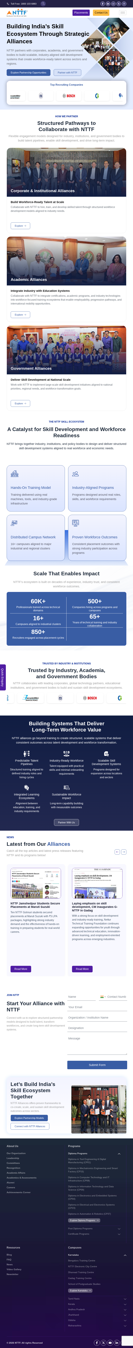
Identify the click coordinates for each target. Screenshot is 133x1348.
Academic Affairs (16, 1172)
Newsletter (12, 1274)
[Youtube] (110, 1343)
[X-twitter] (118, 3)
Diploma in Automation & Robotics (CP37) (89, 1214)
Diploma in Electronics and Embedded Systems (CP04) (92, 1197)
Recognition (13, 1168)
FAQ (9, 1259)
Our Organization (16, 1153)
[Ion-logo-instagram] (124, 3)
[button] (117, 852)
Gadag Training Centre (80, 1278)
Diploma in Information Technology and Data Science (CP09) (91, 1188)
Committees (13, 1163)
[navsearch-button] (43, 3)
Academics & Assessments (21, 1177)
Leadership (13, 1158)
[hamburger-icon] (122, 12)
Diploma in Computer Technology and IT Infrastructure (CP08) (88, 1179)
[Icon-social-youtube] (113, 3)
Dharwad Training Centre (81, 1272)
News (10, 1264)
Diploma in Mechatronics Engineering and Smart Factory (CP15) (93, 1170)
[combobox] (103, 996)
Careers (11, 1187)
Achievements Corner (18, 1192)
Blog (9, 1254)
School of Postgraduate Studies (84, 1284)
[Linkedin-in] (108, 3)
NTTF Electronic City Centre (82, 1266)
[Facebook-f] (102, 3)
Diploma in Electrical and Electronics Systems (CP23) (91, 1206)
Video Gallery (14, 1269)
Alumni (10, 1182)
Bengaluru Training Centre (81, 1260)
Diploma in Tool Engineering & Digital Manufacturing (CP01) (87, 1161)
